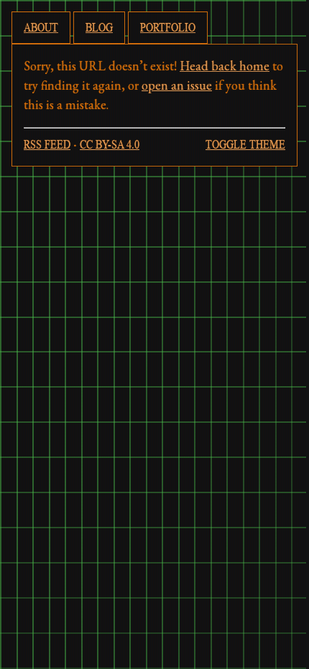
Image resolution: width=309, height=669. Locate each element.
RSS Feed (47, 144)
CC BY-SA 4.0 (109, 144)
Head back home (224, 65)
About (41, 27)
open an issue (177, 85)
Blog (99, 27)
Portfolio (167, 27)
